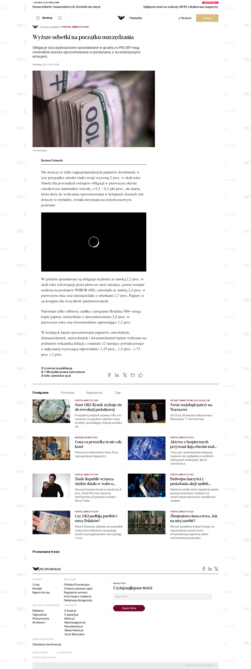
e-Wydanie (185, 18)
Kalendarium (64, 652)
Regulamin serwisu (75, 592)
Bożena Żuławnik (52, 160)
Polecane (68, 393)
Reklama (38, 610)
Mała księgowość (75, 622)
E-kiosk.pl (70, 610)
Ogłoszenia (40, 614)
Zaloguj (207, 18)
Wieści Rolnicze (74, 630)
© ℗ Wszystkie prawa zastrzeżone (63, 372)
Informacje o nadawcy (77, 596)
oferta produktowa (44, 657)
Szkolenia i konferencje (47, 644)
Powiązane (41, 393)
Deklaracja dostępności (78, 600)
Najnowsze (94, 393)
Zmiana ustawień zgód (78, 588)
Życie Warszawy (75, 634)
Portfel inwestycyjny (75, 27)
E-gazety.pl (71, 614)
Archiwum (39, 622)
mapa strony (40, 652)
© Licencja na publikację (57, 368)
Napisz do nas (41, 592)
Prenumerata (41, 618)
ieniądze (135, 18)
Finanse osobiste (49, 27)
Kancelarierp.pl (74, 626)
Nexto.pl (70, 618)
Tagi (117, 393)
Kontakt (37, 588)
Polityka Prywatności (77, 584)
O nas (36, 584)
